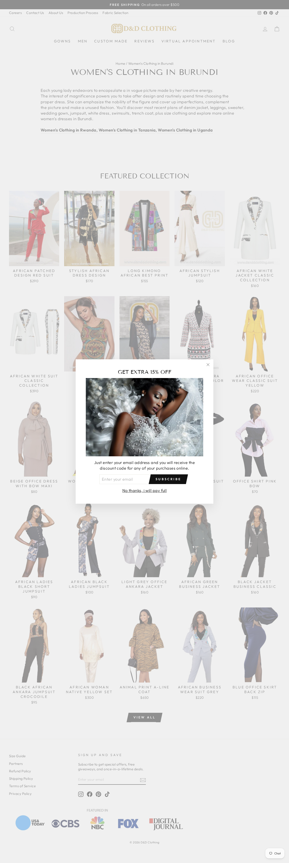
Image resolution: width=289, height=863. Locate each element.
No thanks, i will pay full (144, 490)
